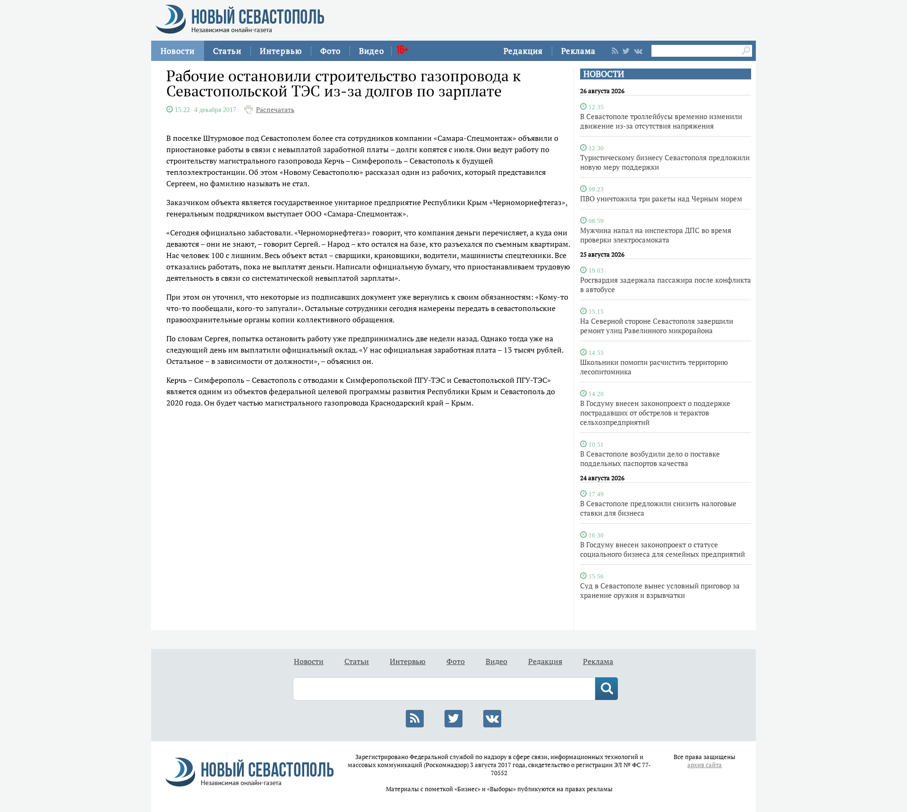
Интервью (281, 50)
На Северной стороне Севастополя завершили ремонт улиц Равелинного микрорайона (656, 325)
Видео (371, 50)
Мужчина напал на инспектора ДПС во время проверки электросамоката (655, 234)
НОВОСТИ (603, 74)
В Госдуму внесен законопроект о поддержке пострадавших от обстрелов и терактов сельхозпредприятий (655, 412)
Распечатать (275, 109)
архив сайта (704, 765)
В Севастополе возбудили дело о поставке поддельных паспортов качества (650, 458)
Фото (330, 50)
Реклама (578, 50)
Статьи (227, 50)
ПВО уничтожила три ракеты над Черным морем (661, 198)
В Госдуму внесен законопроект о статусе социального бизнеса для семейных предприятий (662, 549)
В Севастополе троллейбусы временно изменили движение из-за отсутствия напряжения (661, 121)
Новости (178, 50)
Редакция (523, 50)
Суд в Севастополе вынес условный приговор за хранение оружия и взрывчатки (660, 590)
